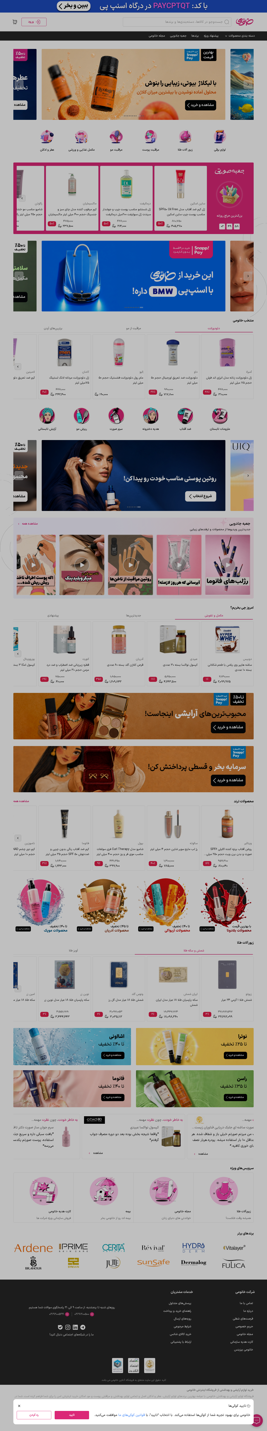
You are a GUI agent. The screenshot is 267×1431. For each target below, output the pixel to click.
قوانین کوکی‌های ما (131, 1415)
